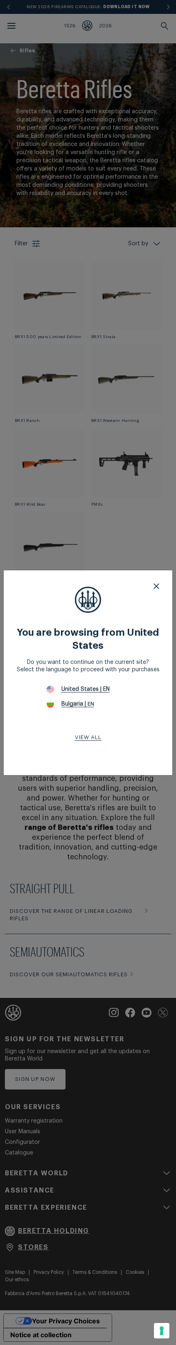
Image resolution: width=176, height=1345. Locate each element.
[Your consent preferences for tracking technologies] (161, 1330)
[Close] (156, 586)
